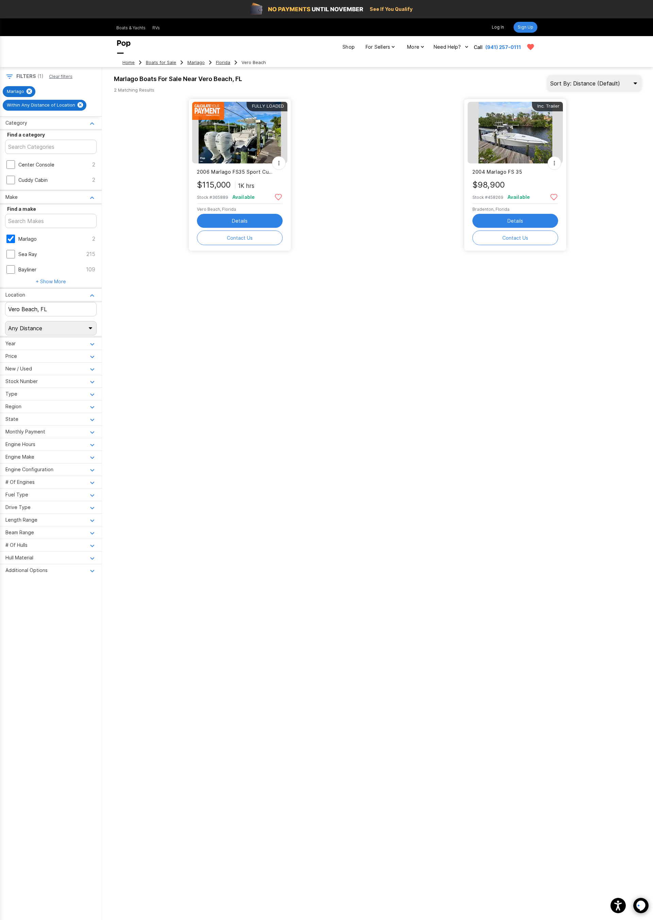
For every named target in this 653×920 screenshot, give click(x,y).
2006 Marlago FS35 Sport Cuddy (235, 172)
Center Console (36, 165)
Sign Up (525, 27)
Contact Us (240, 238)
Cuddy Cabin (33, 180)
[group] (19, 91)
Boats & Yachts (131, 27)
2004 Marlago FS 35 (497, 172)
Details (240, 221)
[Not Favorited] (278, 196)
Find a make (21, 209)
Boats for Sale (161, 62)
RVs (156, 27)
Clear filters (60, 76)
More (413, 47)
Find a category (26, 135)
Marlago (196, 62)
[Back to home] (124, 47)
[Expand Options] (279, 163)
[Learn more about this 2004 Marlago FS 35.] (515, 132)
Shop (348, 47)
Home (128, 62)
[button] (618, 905)
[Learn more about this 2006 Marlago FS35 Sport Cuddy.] (239, 132)
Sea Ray (27, 254)
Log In (498, 27)
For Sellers (378, 47)
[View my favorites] (530, 47)
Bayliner (27, 269)
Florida (223, 62)
